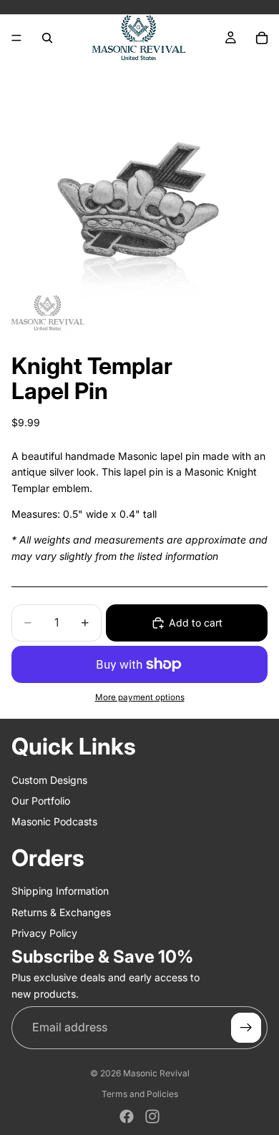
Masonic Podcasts (54, 821)
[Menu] (16, 37)
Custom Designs (49, 780)
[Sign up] (246, 1028)
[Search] (47, 38)
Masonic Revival (156, 1073)
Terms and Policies (140, 1094)
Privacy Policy (44, 933)
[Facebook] (126, 1116)
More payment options (140, 697)
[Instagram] (152, 1116)
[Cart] (262, 38)
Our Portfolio (40, 801)
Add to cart (195, 622)
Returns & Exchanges (61, 912)
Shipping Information (60, 891)
